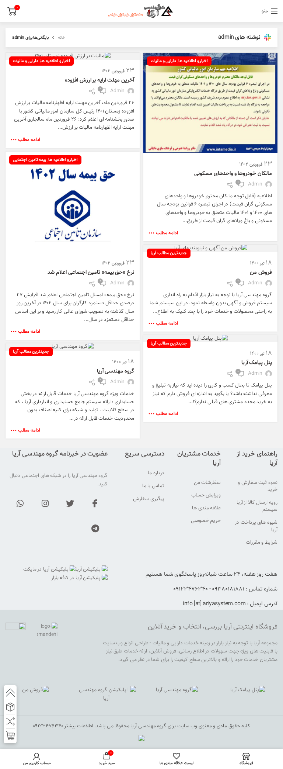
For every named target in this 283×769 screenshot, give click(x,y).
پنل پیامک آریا (256, 363)
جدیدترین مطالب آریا (169, 253)
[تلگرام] (95, 528)
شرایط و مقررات (261, 543)
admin (226, 37)
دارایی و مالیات (163, 61)
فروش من (261, 272)
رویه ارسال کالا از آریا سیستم (257, 506)
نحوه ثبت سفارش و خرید (257, 486)
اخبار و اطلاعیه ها (193, 61)
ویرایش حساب (206, 495)
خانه (61, 37)
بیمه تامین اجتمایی (29, 159)
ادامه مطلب (167, 233)
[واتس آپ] (20, 503)
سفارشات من (207, 483)
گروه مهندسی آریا (115, 371)
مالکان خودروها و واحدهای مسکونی (233, 173)
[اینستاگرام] (45, 503)
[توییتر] (70, 503)
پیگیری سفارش (148, 499)
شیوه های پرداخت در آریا (256, 526)
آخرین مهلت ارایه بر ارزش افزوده (99, 80)
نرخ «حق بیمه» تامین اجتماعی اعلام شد (91, 272)
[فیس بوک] (95, 503)
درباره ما (156, 473)
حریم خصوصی (206, 521)
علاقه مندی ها (206, 508)
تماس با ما (153, 486)
